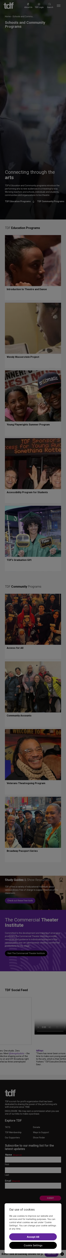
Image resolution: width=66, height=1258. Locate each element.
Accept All (33, 1236)
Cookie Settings (33, 1245)
